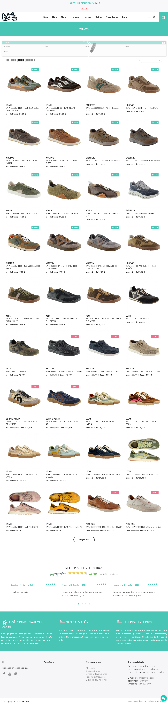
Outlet (98, 17)
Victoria (50, 263)
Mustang (130, 105)
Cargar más (84, 539)
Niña (45, 17)
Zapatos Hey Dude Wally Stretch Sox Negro (64, 371)
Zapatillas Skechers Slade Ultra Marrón (103, 161)
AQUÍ (98, 3)
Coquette (90, 105)
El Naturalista (13, 418)
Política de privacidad (157, 701)
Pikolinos (90, 524)
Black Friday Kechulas (96, 679)
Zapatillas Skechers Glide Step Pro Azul (143, 213)
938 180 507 (143, 680)
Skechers (90, 157)
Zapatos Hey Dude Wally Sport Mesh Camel (143, 371)
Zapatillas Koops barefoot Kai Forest (22, 213)
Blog (124, 17)
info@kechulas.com (144, 677)
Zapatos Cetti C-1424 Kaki (16, 371)
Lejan (9, 105)
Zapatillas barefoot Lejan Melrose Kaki (142, 474)
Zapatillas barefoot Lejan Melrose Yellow (64, 527)
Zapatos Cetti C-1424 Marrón (137, 319)
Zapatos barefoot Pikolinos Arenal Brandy (104, 527)
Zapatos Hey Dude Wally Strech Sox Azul (103, 371)
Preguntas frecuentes (96, 677)
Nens (8, 315)
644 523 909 (145, 683)
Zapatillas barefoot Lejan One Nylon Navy (103, 474)
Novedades (112, 17)
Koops (9, 210)
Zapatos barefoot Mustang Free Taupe (142, 108)
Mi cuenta (90, 668)
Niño (54, 17)
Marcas (87, 17)
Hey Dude (50, 368)
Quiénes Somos (93, 671)
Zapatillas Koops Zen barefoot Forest (62, 213)
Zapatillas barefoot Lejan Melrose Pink (22, 527)
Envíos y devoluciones (96, 674)
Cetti (128, 315)
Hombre (75, 17)
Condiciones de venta (137, 701)
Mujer (64, 17)
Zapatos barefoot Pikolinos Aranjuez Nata (144, 527)
